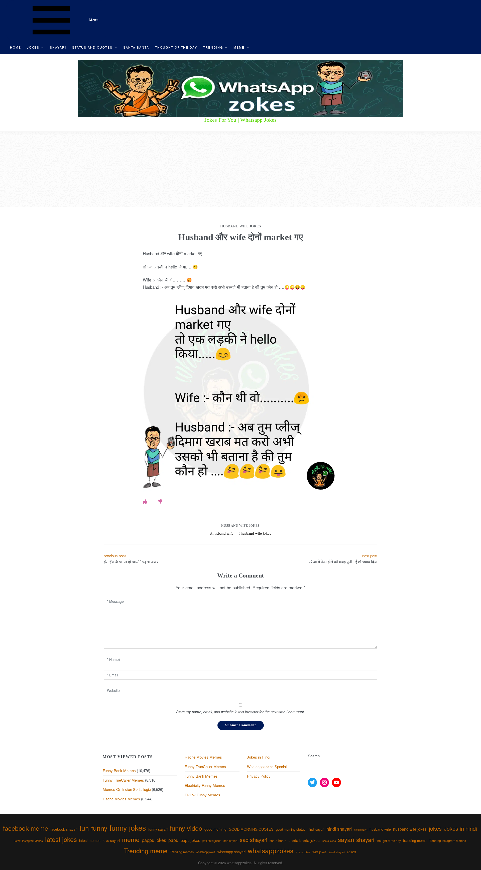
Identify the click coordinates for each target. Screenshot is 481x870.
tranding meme (415, 840)
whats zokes (303, 852)
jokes (435, 828)
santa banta (278, 840)
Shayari (58, 47)
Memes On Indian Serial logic (127, 789)
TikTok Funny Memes (202, 794)
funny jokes (127, 827)
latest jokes (61, 839)
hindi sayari (316, 829)
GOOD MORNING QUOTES (251, 829)
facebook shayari (63, 829)
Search (314, 755)
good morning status (290, 829)
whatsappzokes (270, 850)
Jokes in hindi (460, 828)
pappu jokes (154, 840)
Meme (239, 47)
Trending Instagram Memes (447, 840)
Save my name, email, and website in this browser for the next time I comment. (240, 711)
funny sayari (158, 829)
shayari (365, 839)
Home (15, 47)
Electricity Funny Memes (205, 785)
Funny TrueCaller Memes (123, 780)
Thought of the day (176, 47)
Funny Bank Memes (119, 770)
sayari (346, 839)
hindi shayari (339, 828)
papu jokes (190, 840)
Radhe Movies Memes (121, 798)
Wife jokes (319, 852)
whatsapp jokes (205, 852)
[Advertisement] (240, 169)
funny (99, 828)
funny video (186, 827)
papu (173, 840)
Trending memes (182, 851)
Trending (213, 47)
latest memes (89, 840)
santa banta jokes (304, 840)
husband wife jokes (256, 533)
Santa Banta (136, 47)
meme (131, 839)
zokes (351, 851)
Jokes (33, 47)
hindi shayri (360, 829)
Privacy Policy (259, 776)
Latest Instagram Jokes (28, 841)
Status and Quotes (92, 47)
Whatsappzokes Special (267, 766)
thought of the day (389, 840)
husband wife (222, 533)
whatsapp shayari (231, 851)
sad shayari (253, 839)
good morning (215, 829)
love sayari (111, 840)
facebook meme (25, 827)
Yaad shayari (336, 852)
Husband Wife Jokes (240, 525)
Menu (94, 20)
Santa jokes (329, 841)
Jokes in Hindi (258, 757)
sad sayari (230, 840)
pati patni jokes (211, 841)
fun (84, 828)
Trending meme (146, 850)
